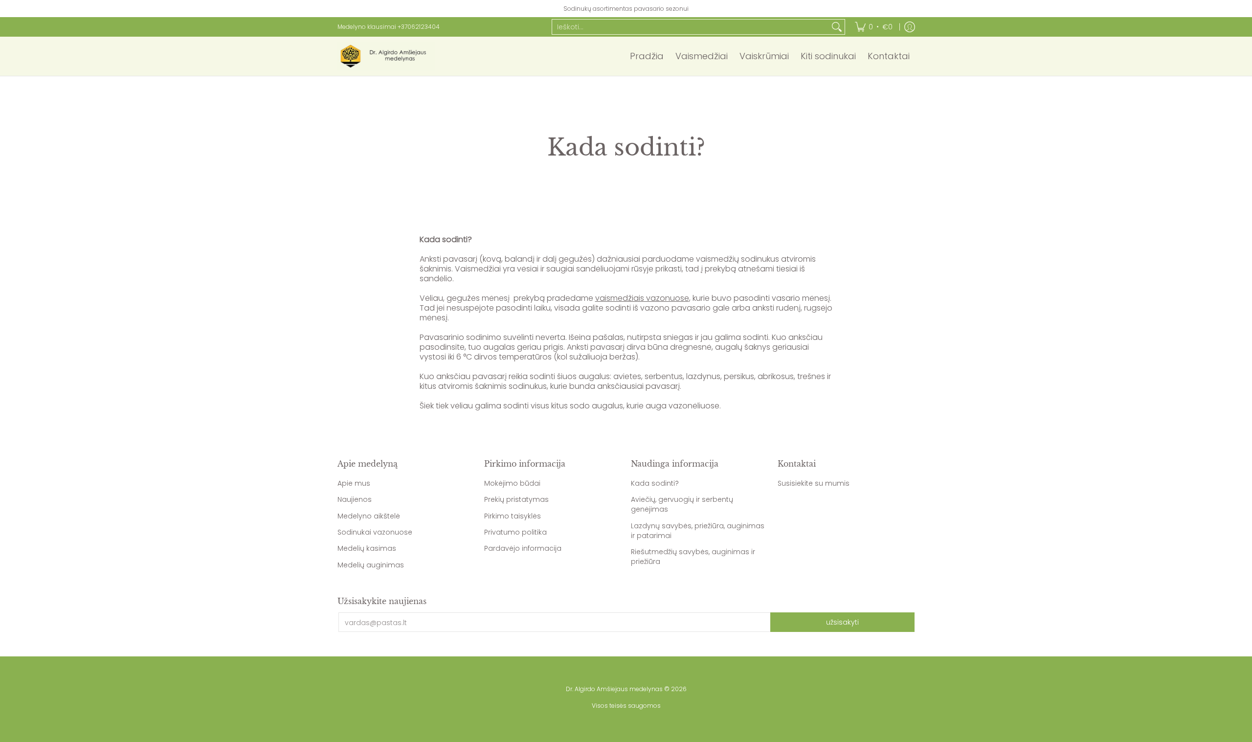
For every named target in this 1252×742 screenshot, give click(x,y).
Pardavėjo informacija (522, 548)
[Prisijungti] (909, 27)
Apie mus (353, 483)
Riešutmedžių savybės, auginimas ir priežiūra (693, 556)
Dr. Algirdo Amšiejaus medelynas (614, 689)
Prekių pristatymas (516, 499)
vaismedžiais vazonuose (642, 298)
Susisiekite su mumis (814, 483)
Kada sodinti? (655, 483)
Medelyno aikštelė (368, 516)
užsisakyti (842, 622)
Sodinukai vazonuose (374, 532)
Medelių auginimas (370, 565)
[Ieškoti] (837, 27)
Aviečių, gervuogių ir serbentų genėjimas (682, 504)
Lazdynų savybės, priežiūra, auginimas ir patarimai (697, 530)
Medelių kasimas (366, 548)
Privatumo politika (515, 532)
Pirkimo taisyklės (512, 516)
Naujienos (354, 499)
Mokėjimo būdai (512, 483)
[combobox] (690, 27)
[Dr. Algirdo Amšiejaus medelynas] (386, 56)
